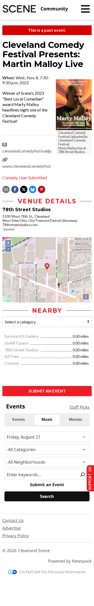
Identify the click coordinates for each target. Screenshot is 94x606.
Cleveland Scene (34, 550)
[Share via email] (6, 188)
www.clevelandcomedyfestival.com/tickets (41, 166)
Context (12, 363)
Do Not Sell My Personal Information (53, 571)
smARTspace (16, 342)
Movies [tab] (75, 419)
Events (15, 406)
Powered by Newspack (70, 561)
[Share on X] (23, 188)
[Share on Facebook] (15, 188)
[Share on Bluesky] (32, 188)
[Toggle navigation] (85, 9)
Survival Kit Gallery (21, 336)
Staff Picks (80, 407)
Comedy (9, 177)
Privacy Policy (15, 535)
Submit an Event (47, 390)
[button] (41, 188)
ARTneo (12, 356)
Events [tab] (18, 419)
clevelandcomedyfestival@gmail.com (35, 150)
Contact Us (13, 520)
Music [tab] (47, 419)
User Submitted (33, 177)
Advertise (11, 528)
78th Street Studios (21, 349)
